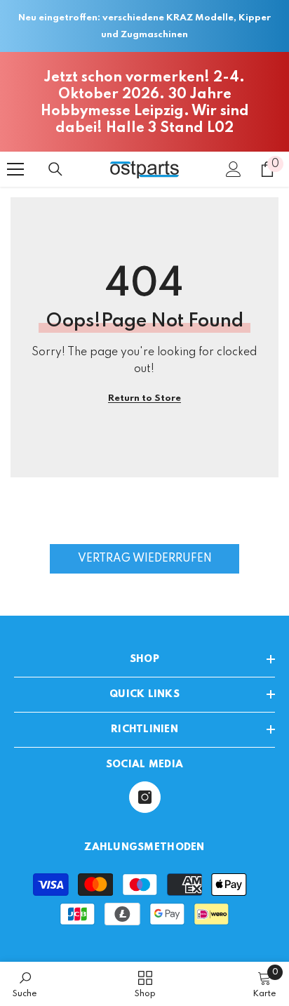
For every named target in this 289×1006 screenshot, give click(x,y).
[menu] (15, 169)
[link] (25, 984)
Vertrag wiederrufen (145, 558)
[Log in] (233, 169)
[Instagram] (145, 797)
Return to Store (144, 398)
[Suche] (55, 169)
